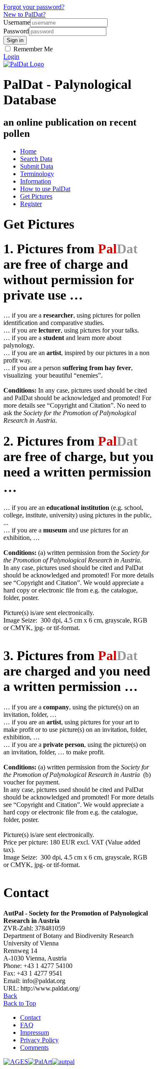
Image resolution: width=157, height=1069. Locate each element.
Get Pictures (36, 196)
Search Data (36, 158)
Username (16, 22)
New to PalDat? (24, 14)
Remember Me (32, 49)
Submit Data (36, 166)
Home (28, 151)
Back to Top (19, 1003)
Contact (30, 1017)
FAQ (26, 1025)
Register (31, 203)
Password (16, 31)
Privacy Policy (39, 1040)
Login (11, 56)
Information (35, 181)
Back (10, 995)
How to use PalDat (45, 188)
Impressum (34, 1032)
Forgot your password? (33, 6)
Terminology (37, 173)
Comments (34, 1047)
